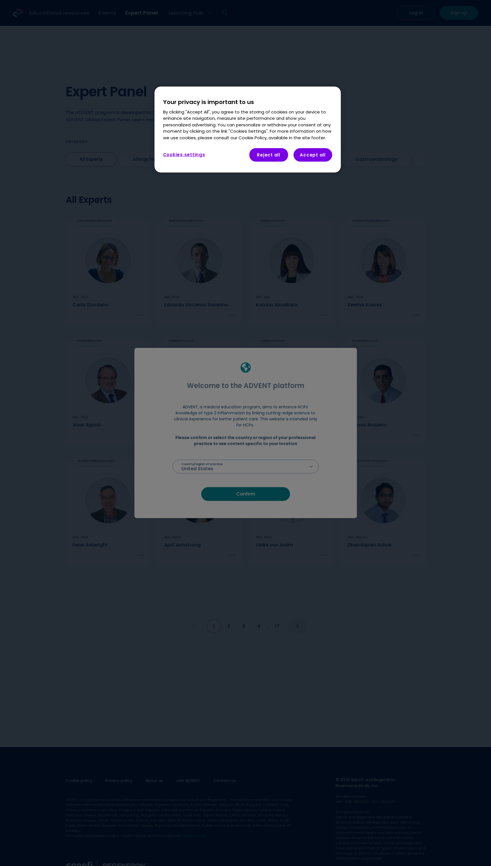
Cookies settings (184, 155)
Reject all (268, 155)
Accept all (313, 155)
